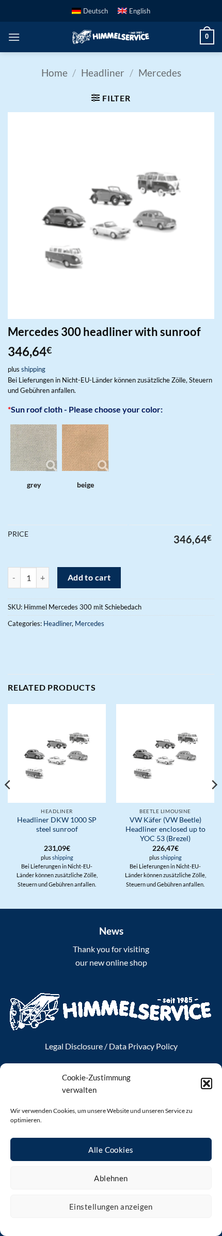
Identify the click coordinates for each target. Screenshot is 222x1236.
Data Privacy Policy (143, 1046)
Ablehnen (111, 1178)
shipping (33, 369)
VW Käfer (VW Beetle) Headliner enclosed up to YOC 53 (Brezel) (165, 829)
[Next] (214, 805)
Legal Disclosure (74, 1046)
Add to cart (89, 577)
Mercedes (159, 73)
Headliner (102, 73)
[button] (206, 1083)
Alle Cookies (110, 1149)
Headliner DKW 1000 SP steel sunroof (57, 824)
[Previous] (8, 805)
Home (54, 73)
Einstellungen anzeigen (111, 1206)
